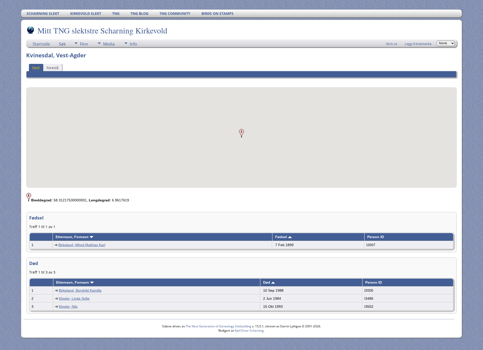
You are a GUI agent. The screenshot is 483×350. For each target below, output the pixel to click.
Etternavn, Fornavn (73, 237)
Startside (41, 44)
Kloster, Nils (68, 306)
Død (267, 282)
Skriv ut (391, 43)
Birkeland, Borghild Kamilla (80, 290)
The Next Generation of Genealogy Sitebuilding (218, 326)
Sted (35, 67)
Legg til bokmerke (418, 43)
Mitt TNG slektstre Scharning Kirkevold (102, 30)
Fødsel (281, 237)
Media (109, 44)
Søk (62, 44)
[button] (241, 133)
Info (133, 44)
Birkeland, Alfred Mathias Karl (81, 245)
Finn (84, 44)
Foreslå (53, 67)
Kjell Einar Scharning (249, 330)
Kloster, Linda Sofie (74, 298)
